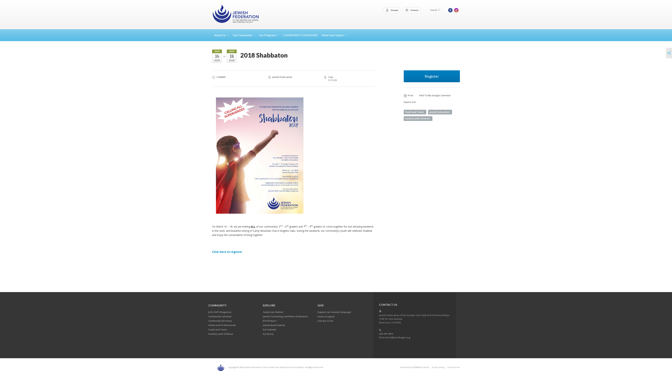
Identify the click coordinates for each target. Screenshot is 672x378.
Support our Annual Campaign (334, 312)
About (220, 35)
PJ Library (268, 333)
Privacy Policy (438, 367)
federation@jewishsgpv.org (394, 337)
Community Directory (220, 320)
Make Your (332, 35)
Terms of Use (453, 367)
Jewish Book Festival (274, 325)
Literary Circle (325, 320)
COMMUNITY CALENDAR (300, 35)
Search (433, 10)
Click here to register (227, 252)
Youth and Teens (414, 112)
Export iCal (410, 102)
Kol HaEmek (269, 329)
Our (267, 35)
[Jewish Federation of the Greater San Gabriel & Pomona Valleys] (236, 14)
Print (410, 95)
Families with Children (417, 118)
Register (432, 76)
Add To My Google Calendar (435, 95)
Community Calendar (220, 316)
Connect (414, 10)
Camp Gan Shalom (273, 312)
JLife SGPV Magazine (219, 312)
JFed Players (269, 320)
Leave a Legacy (326, 316)
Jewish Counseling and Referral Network (285, 316)
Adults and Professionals (222, 325)
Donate (394, 10)
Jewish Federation (439, 112)
